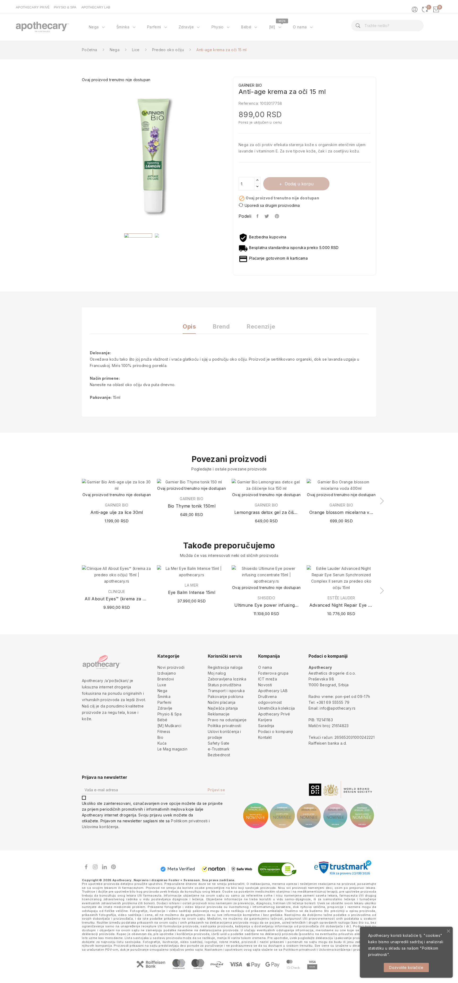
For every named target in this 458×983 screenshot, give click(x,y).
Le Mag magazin (172, 749)
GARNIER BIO (117, 505)
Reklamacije (219, 714)
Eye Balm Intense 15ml (191, 592)
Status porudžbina (224, 685)
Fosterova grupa (273, 673)
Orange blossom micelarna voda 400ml (341, 512)
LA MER (191, 585)
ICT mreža (267, 679)
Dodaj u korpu (299, 183)
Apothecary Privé (274, 714)
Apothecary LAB (273, 690)
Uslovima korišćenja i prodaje (342, 949)
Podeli (258, 216)
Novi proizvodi (170, 667)
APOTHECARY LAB (95, 7)
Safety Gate (219, 743)
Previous (78, 155)
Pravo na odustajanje (227, 720)
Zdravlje (165, 708)
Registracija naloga (225, 667)
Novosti (265, 685)
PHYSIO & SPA (65, 7)
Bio (160, 737)
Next (229, 155)
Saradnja (266, 725)
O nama (265, 667)
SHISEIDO (266, 598)
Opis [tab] (189, 326)
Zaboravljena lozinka (227, 679)
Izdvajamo (166, 673)
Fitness (163, 731)
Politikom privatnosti (189, 821)
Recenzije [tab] (261, 326)
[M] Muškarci (169, 725)
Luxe (161, 685)
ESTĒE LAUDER (341, 598)
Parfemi (164, 702)
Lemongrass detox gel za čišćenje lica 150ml (266, 512)
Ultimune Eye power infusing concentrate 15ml (266, 605)
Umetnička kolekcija (276, 708)
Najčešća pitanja (223, 708)
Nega (162, 690)
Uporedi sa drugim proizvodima (272, 205)
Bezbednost (219, 755)
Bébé (162, 720)
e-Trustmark (219, 749)
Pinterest (277, 216)
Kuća (161, 743)
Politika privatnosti (224, 725)
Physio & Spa (169, 714)
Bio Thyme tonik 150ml (191, 506)
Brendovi (165, 679)
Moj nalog (217, 673)
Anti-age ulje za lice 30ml (116, 512)
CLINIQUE (116, 591)
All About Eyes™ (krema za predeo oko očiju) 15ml (117, 598)
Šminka (163, 696)
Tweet (267, 216)
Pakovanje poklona (225, 696)
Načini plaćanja (221, 702)
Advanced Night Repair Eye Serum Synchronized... (341, 605)
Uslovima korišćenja (100, 826)
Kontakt (265, 737)
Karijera (265, 720)
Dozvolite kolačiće (406, 967)
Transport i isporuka (226, 690)
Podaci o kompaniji (275, 731)
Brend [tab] (221, 326)
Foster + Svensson (184, 880)
